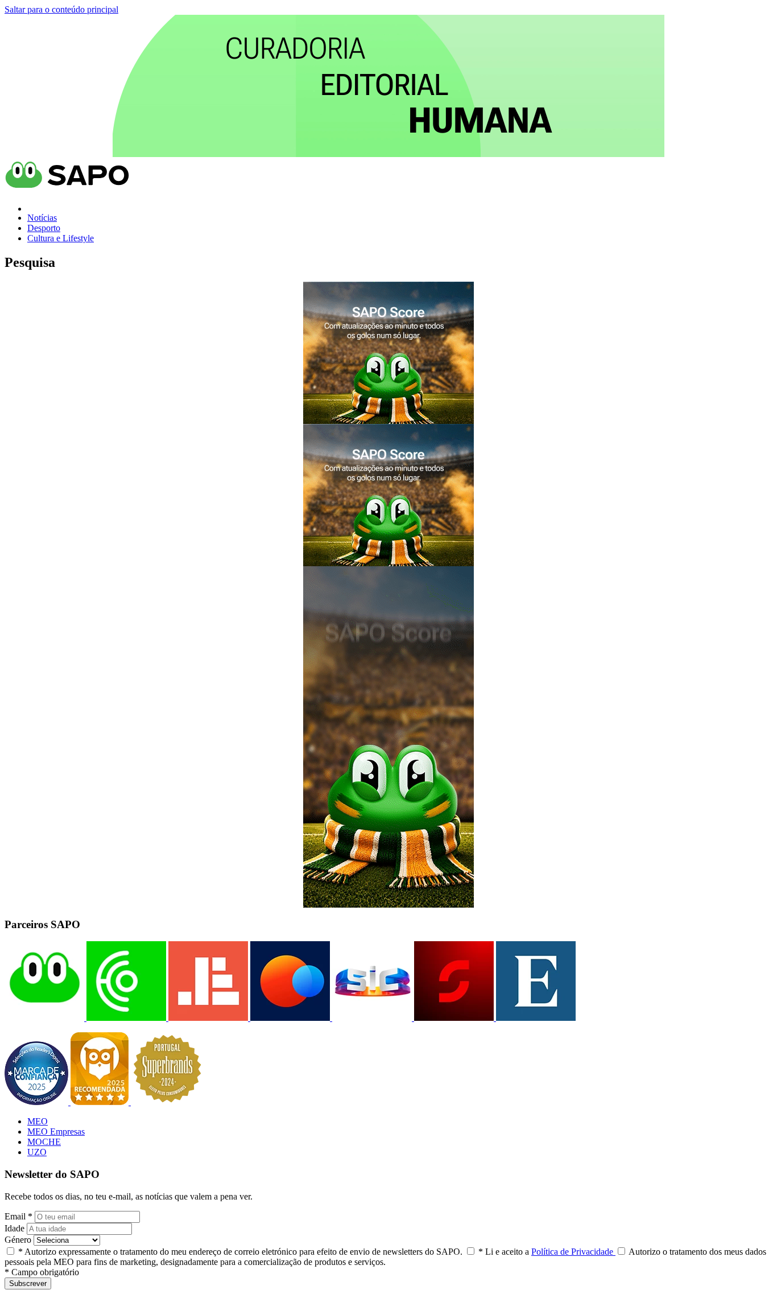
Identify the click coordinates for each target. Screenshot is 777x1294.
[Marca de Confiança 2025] (38, 1102)
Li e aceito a (546, 1251)
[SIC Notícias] (453, 1018)
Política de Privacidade (573, 1251)
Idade (14, 1228)
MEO (37, 1121)
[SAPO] (44, 1018)
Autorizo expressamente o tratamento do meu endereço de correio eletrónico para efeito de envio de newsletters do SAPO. (240, 1251)
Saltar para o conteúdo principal (61, 9)
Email (18, 1216)
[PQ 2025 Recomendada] (101, 1102)
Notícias (42, 217)
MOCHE (44, 1142)
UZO (37, 1152)
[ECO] (125, 1018)
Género (18, 1239)
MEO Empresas (56, 1131)
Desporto (43, 228)
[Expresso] (535, 1018)
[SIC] (371, 1018)
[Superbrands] (167, 1102)
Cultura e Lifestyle (60, 238)
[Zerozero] (289, 1018)
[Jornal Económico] (207, 1018)
